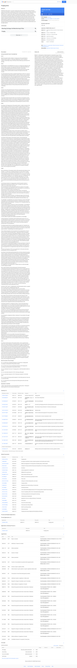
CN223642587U (4, 496)
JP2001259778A (5, 459)
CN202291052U (4, 489)
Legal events (50, 45)
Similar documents (56, 45)
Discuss (57, 48)
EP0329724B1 (4, 465)
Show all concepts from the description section (10, 658)
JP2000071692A (5, 522)
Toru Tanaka (54, 18)
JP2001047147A (5, 467)
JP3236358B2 (4, 500)
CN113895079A (5, 433)
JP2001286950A (5, 502)
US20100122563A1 (5, 463)
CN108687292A (5, 419)
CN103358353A (5, 397)
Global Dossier (53, 48)
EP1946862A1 (4, 476)
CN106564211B (4, 448)
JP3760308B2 (4, 483)
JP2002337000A (5, 470)
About (25, 666)
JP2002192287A (5, 511)
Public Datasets (37, 666)
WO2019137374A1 (5, 480)
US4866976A (4, 485)
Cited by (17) (45, 45)
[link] (4, 649)
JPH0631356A (4, 472)
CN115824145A (5, 440)
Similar (51, 14)
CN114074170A (5, 436)
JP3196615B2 (4, 478)
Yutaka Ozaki (47, 18)
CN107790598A (5, 416)
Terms (43, 666)
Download (56, 645)
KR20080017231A (5, 474)
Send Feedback (30, 666)
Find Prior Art (45, 14)
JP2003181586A (5, 395)
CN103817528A (5, 406)
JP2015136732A (5, 410)
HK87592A (4, 498)
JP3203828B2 (4, 509)
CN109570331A (5, 426)
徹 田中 (58, 18)
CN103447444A (5, 404)
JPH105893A (4, 487)
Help (52, 666)
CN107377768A (5, 412)
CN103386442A (5, 401)
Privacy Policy (47, 666)
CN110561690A (5, 429)
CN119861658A (5, 443)
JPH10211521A (4, 491)
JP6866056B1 (4, 461)
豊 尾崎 (51, 18)
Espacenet (48, 48)
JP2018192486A (5, 504)
